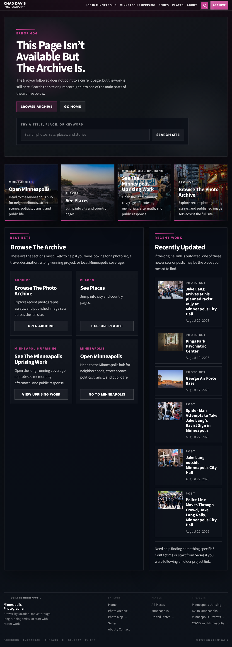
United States (161, 617)
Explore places (107, 326)
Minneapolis (160, 611)
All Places (158, 605)
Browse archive (37, 107)
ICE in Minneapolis (101, 5)
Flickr (90, 640)
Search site (168, 135)
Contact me (164, 555)
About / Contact (119, 629)
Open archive (41, 326)
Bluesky (74, 640)
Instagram (32, 640)
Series (164, 5)
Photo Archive (118, 611)
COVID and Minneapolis (208, 623)
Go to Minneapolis (107, 394)
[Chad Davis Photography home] (15, 5)
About (192, 5)
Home (112, 605)
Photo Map (115, 617)
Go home (72, 107)
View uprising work (41, 394)
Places (177, 5)
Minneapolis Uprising (137, 5)
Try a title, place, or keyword (52, 124)
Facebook (11, 640)
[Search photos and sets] (204, 5)
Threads (51, 640)
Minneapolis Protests (206, 617)
